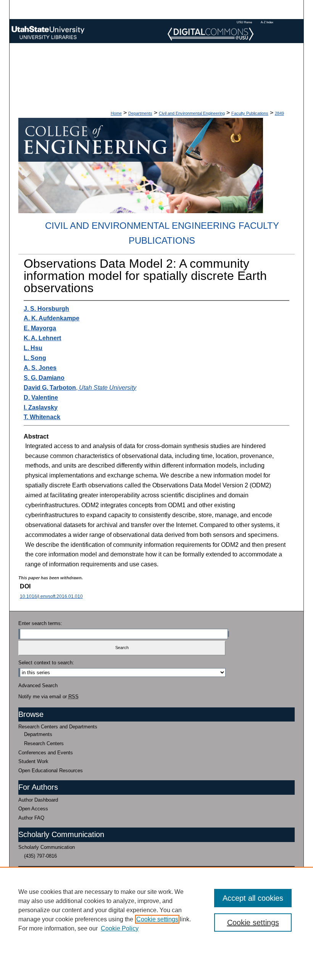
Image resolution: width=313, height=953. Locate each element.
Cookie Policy (120, 928)
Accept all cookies (253, 898)
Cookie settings (157, 919)
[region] (156, 910)
